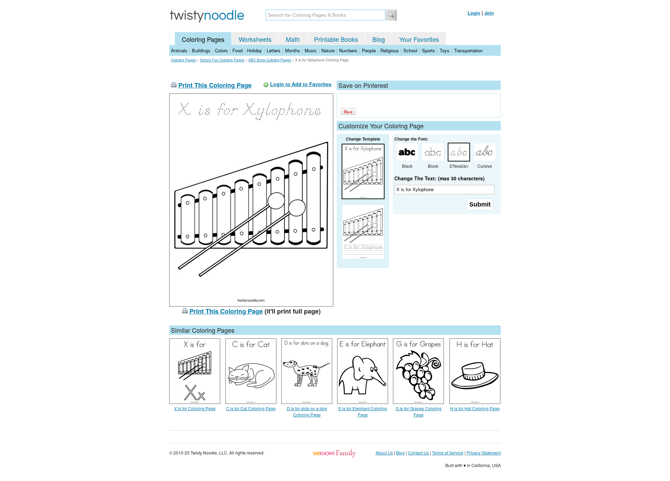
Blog (378, 39)
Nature (328, 50)
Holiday (254, 50)
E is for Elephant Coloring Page (362, 411)
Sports (428, 50)
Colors (221, 50)
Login (474, 12)
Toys (444, 50)
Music (311, 50)
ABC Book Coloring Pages (269, 60)
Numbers (348, 50)
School (410, 50)
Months (292, 50)
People (369, 50)
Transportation (468, 50)
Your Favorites (419, 39)
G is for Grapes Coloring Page (418, 411)
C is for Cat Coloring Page (251, 408)
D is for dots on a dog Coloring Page (307, 411)
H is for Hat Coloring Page (475, 408)
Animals (179, 50)
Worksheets (255, 39)
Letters (274, 50)
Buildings (201, 50)
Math (293, 39)
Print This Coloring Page (215, 85)
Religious (389, 50)
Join (489, 12)
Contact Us (418, 453)
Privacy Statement (484, 453)
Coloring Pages (203, 39)
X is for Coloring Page (195, 408)
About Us (384, 453)
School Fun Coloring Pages (222, 60)
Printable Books (336, 39)
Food (237, 50)
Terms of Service (447, 453)
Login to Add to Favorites (301, 84)
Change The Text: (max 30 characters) (439, 178)
